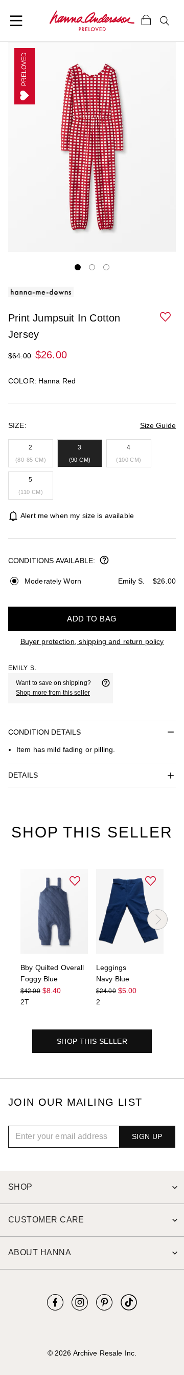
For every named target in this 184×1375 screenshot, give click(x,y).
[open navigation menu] (16, 21)
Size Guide (158, 425)
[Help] (105, 688)
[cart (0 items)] (146, 19)
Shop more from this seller (53, 692)
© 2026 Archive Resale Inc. (92, 1353)
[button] (166, 317)
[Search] (164, 21)
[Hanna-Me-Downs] (92, 21)
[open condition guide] (104, 561)
